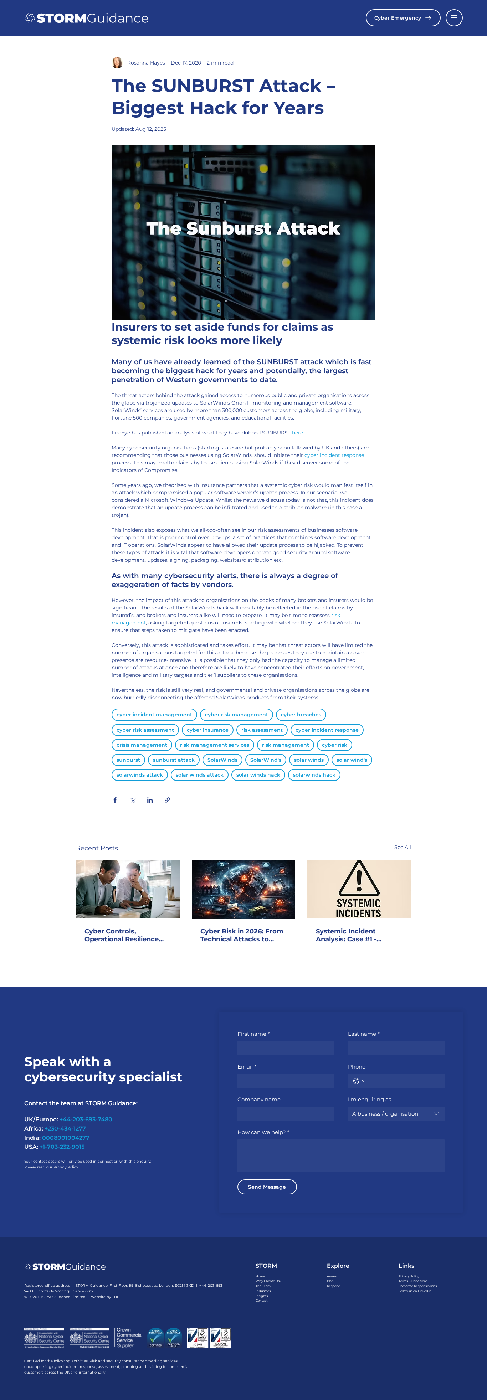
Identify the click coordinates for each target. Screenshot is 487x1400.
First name (253, 1033)
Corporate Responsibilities (418, 1286)
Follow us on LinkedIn (415, 1291)
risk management (285, 745)
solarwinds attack (140, 775)
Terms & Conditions (413, 1281)
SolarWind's (265, 760)
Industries (263, 1291)
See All (402, 847)
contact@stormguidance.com (66, 1291)
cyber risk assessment (145, 730)
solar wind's (352, 760)
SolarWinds (222, 760)
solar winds (309, 760)
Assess (332, 1276)
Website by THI (104, 1297)
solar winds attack (200, 775)
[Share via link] (167, 800)
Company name (259, 1099)
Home (260, 1276)
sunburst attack (174, 760)
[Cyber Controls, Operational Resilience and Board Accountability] (128, 889)
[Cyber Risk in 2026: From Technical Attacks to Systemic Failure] (244, 889)
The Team (263, 1286)
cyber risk (334, 745)
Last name (364, 1033)
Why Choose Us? (268, 1281)
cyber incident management (154, 714)
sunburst (128, 760)
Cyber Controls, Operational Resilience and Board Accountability (127, 935)
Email (246, 1066)
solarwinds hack (314, 775)
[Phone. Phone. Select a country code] (359, 1081)
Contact (261, 1300)
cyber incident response (327, 730)
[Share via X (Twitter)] (132, 800)
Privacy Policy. (66, 1167)
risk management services (214, 745)
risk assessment (262, 730)
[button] (454, 17)
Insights (262, 1296)
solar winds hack (258, 775)
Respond (333, 1286)
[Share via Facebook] (115, 800)
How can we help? (263, 1132)
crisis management (142, 745)
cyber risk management (236, 714)
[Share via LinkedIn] (150, 800)
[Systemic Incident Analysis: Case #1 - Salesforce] (359, 889)
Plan (330, 1281)
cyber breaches (301, 714)
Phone (356, 1066)
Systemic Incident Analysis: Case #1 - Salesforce (346, 935)
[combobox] (396, 1114)
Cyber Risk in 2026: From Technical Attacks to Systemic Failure (241, 935)
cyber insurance (208, 730)
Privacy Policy (409, 1276)
